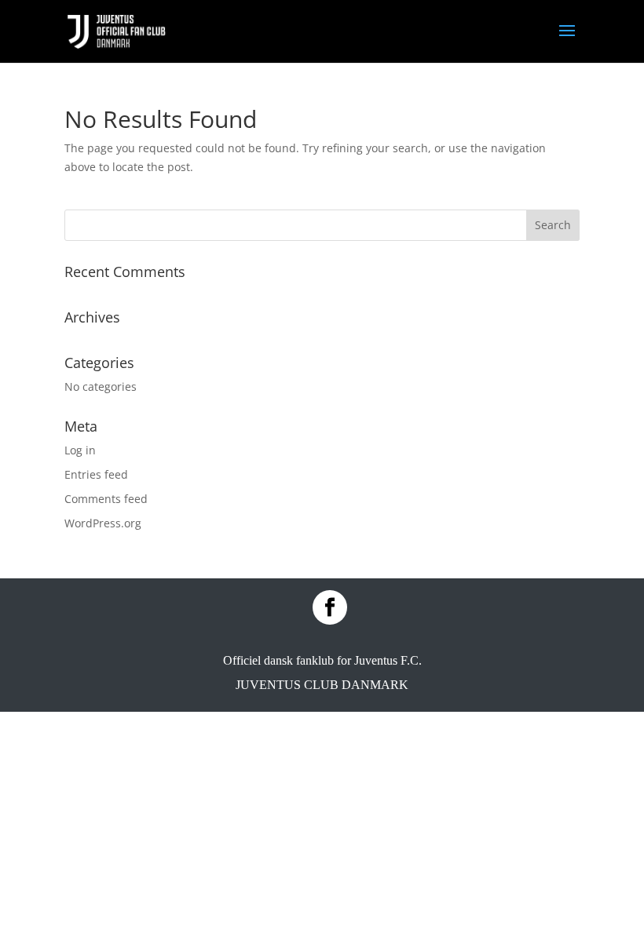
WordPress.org (102, 523)
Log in (80, 450)
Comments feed (106, 498)
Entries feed (96, 474)
